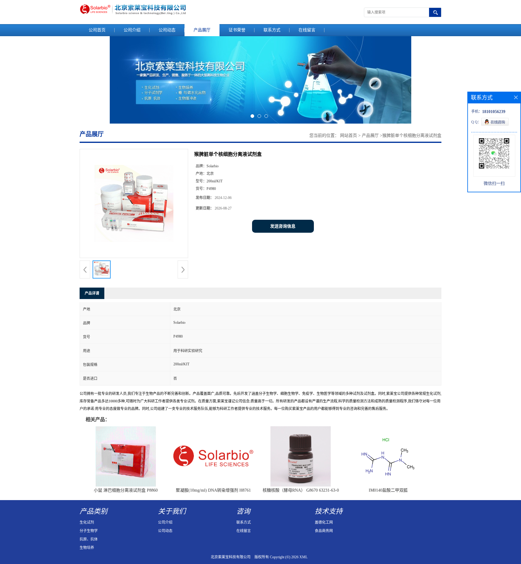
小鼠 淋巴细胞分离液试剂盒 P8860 (126, 490)
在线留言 (306, 30)
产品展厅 (202, 30)
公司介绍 (132, 30)
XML (303, 557)
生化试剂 (87, 522)
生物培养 (87, 548)
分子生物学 (89, 531)
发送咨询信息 (282, 226)
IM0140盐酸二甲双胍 (388, 490)
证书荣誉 (237, 30)
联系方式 (272, 30)
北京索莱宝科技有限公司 (231, 557)
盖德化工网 (324, 522)
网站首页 (348, 135)
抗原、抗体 (89, 539)
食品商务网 (324, 531)
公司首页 (97, 30)
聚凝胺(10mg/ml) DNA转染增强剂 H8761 (213, 490)
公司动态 (167, 30)
